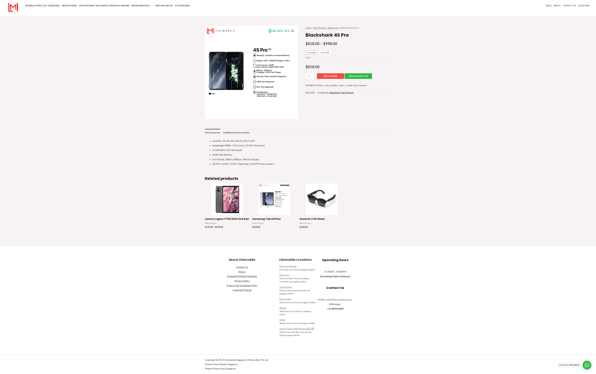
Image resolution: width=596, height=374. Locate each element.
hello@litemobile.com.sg (339, 299)
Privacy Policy (242, 280)
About (557, 5)
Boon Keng (285, 298)
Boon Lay (284, 274)
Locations (583, 5)
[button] (358, 76)
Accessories (182, 5)
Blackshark (333, 27)
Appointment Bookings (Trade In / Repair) (104, 5)
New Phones (69, 5)
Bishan (283, 307)
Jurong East (285, 286)
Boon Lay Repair (288, 266)
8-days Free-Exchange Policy (242, 285)
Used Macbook (164, 5)
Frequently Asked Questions (242, 276)
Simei (282, 319)
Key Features (212, 132)
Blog (549, 5)
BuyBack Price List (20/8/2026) (42, 5)
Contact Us (569, 5)
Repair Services (141, 5)
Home (308, 27)
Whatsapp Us (358, 76)
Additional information (236, 132)
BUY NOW (330, 76)
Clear (308, 57)
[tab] (212, 132)
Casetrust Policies (242, 289)
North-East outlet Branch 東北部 (296, 328)
